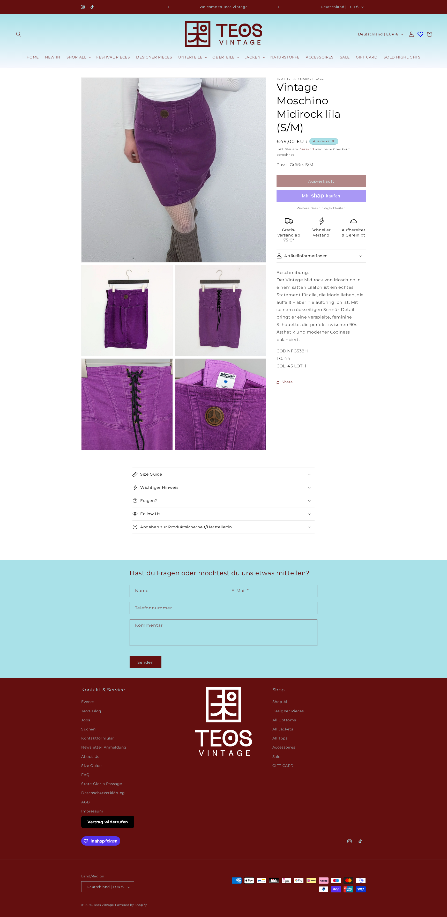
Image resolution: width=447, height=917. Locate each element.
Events (87, 702)
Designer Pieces (288, 711)
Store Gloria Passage (101, 783)
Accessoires (283, 747)
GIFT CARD (283, 765)
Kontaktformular (97, 738)
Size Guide (91, 765)
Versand (307, 149)
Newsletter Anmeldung (103, 747)
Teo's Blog (91, 711)
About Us (90, 756)
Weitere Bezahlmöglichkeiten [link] (321, 208)
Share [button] (287, 382)
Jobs (85, 720)
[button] (18, 34)
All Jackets (282, 729)
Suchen (88, 729)
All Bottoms (284, 720)
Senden (145, 662)
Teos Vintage (104, 905)
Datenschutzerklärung (103, 793)
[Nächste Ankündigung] (278, 7)
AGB (85, 802)
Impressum (92, 811)
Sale (276, 756)
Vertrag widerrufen (107, 821)
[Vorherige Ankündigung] (168, 7)
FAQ (85, 774)
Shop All (280, 702)
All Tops (280, 738)
